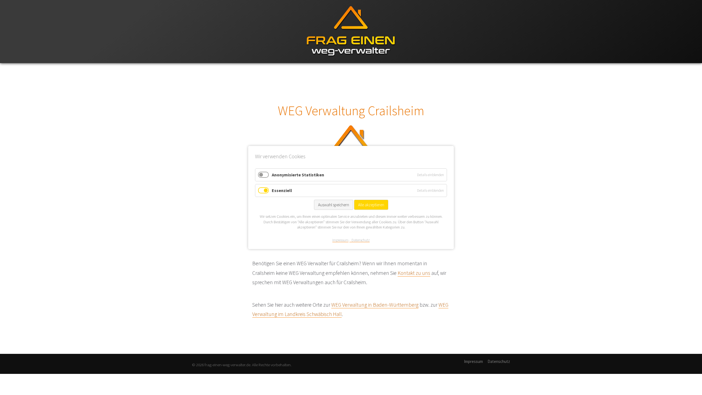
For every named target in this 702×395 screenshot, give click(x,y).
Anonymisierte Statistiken (298, 174)
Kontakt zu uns (414, 273)
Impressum (473, 361)
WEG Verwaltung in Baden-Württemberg (374, 304)
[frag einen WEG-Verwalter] (351, 62)
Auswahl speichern (333, 204)
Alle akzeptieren (371, 204)
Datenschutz (499, 361)
